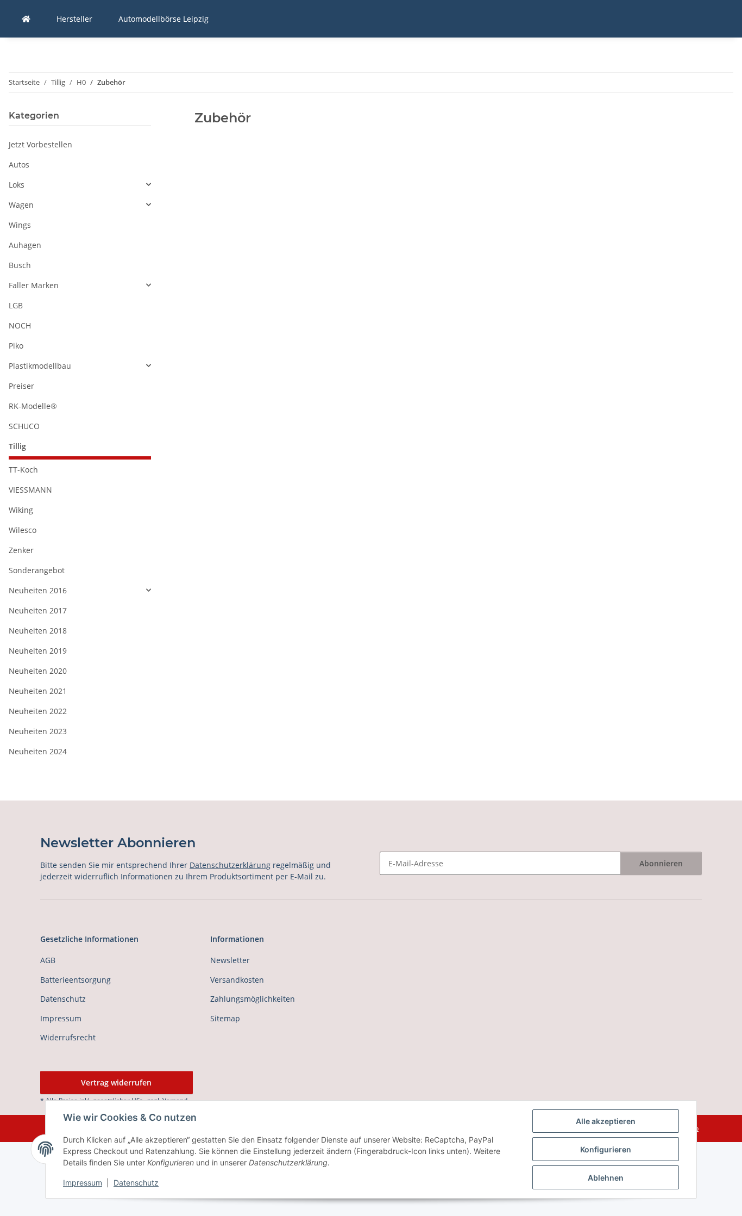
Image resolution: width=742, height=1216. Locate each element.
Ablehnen (606, 1177)
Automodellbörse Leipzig (163, 19)
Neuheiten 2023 (38, 731)
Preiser (21, 386)
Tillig (17, 446)
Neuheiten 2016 (38, 590)
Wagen (21, 205)
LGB (16, 305)
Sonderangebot (37, 570)
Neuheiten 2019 (38, 651)
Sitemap (225, 1018)
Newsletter (230, 960)
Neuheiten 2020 (38, 671)
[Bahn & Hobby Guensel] (26, 19)
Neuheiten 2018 (38, 630)
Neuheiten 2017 (38, 610)
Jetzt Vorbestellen (40, 144)
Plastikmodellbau (40, 366)
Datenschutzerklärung (230, 865)
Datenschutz (136, 1182)
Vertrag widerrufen (116, 1082)
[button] (80, 185)
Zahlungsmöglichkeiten (252, 999)
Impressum (82, 1182)
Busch (20, 265)
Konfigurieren (605, 1149)
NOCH (20, 325)
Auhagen (25, 245)
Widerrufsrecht (68, 1037)
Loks (16, 184)
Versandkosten (237, 980)
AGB (47, 960)
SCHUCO (24, 426)
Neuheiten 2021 (38, 691)
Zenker (21, 550)
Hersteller (74, 19)
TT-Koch (23, 469)
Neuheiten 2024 (38, 751)
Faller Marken (34, 285)
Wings (20, 225)
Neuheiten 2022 (38, 711)
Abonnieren (661, 863)
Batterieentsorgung (75, 980)
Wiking (21, 510)
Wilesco (22, 530)
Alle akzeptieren (606, 1121)
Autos (19, 164)
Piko (16, 345)
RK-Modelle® (33, 406)
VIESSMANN (30, 490)
